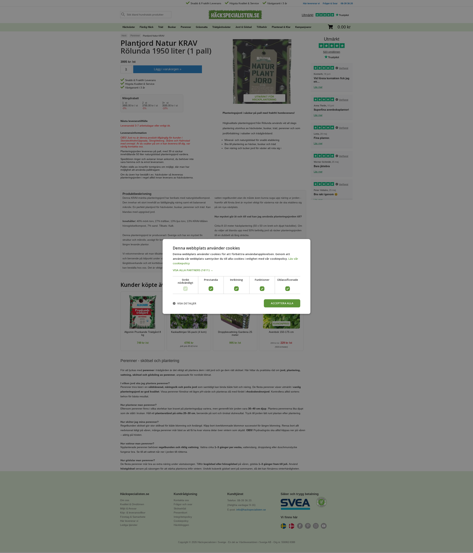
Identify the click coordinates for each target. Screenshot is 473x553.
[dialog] (236, 276)
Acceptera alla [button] (282, 303)
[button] (236, 270)
